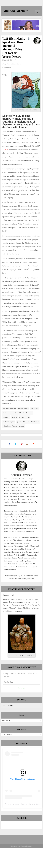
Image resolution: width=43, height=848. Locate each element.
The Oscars (35, 422)
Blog (4, 64)
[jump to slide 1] (17, 27)
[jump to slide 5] (26, 27)
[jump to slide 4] (24, 27)
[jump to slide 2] (19, 27)
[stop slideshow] (28, 27)
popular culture (24, 417)
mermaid (6, 417)
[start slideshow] (14, 27)
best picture (34, 408)
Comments (6, 68)
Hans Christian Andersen (24, 413)
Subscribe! (21, 688)
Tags (21, 715)
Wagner (22, 426)
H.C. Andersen (8, 413)
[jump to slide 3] (21, 27)
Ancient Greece (23, 408)
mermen (14, 417)
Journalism (15, 64)
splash (19, 422)
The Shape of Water (10, 426)
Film (8, 64)
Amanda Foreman (9, 408)
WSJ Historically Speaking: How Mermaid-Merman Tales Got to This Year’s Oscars (13, 47)
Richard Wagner (9, 422)
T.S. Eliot (26, 422)
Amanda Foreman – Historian (16, 804)
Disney (5, 149)
